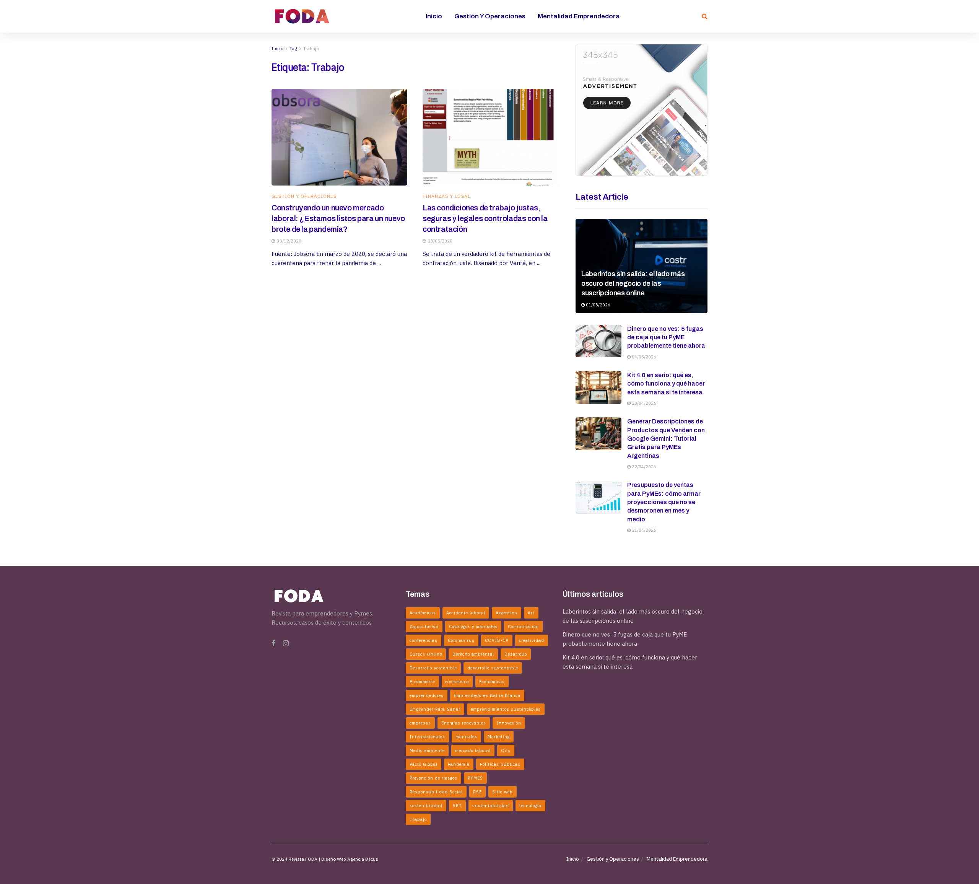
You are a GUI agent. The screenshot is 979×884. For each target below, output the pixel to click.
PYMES (475, 778)
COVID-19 (497, 640)
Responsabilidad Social (436, 791)
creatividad (531, 640)
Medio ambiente (427, 750)
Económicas (492, 681)
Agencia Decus (362, 859)
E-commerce (422, 681)
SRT (457, 805)
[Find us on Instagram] (286, 643)
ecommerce (457, 681)
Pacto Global (423, 764)
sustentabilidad (490, 805)
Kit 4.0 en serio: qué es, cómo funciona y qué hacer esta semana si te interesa (666, 384)
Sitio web (502, 791)
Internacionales (427, 736)
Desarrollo (515, 654)
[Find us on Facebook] (273, 643)
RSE (477, 791)
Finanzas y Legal (446, 196)
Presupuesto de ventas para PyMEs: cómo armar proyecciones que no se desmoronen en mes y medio (664, 502)
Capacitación (424, 626)
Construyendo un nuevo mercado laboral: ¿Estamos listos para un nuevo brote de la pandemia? (338, 218)
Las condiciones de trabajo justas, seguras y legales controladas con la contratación (485, 218)
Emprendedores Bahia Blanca (487, 695)
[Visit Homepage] (302, 16)
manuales (466, 736)
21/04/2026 (643, 530)
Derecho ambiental (473, 654)
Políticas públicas (500, 764)
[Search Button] (704, 16)
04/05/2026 (643, 357)
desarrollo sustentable (492, 668)
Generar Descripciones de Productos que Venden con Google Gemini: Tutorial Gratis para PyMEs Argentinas (666, 438)
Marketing (499, 736)
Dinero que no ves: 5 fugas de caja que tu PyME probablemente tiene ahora (666, 337)
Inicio (434, 16)
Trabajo (311, 48)
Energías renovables (463, 723)
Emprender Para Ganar (435, 709)
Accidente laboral (465, 612)
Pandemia (459, 764)
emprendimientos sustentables (506, 709)
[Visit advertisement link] (641, 110)
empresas (420, 723)
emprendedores (427, 695)
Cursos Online (426, 654)
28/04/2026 (643, 403)
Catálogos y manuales (473, 626)
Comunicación (523, 626)
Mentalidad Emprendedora (579, 16)
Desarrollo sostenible (433, 668)
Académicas (423, 612)
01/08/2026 (597, 305)
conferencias (423, 640)
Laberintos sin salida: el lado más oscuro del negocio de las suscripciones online (633, 283)
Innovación (508, 723)
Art (531, 612)
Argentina (506, 612)
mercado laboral (473, 750)
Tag (293, 48)
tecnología (530, 805)
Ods (506, 750)
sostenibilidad (426, 805)
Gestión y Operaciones (489, 16)
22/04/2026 (643, 466)
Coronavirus (461, 640)
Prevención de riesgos (433, 778)
